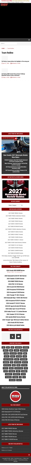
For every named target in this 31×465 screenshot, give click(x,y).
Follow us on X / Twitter (7, 447)
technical (8, 377)
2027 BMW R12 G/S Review (15, 245)
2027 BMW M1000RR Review (15, 253)
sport (5, 371)
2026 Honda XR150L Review (15, 322)
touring (15, 377)
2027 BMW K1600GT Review (15, 234)
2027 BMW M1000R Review (15, 248)
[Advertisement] (15, 22)
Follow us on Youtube (7, 450)
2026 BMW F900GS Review (15, 281)
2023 (8, 347)
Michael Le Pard (16, 63)
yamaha (19, 380)
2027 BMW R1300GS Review (15, 232)
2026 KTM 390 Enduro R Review (10, 420)
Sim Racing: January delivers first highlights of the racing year (15, 61)
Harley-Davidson (8, 359)
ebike (25, 353)
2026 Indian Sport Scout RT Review (15, 309)
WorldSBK (12, 380)
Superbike (24, 371)
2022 (3, 347)
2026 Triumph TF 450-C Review (15, 295)
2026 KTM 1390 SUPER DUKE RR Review (13, 417)
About (9, 2)
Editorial (17, 2)
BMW (11, 350)
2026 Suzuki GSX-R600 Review (15, 287)
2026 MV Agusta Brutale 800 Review (15, 306)
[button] (29, 40)
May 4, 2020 (6, 77)
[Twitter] (12, 336)
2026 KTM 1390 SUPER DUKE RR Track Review (14, 414)
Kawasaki (6, 362)
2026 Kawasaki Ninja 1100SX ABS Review (15, 298)
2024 (12, 347)
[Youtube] (18, 336)
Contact (21, 2)
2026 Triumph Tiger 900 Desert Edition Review (15, 320)
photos (5, 368)
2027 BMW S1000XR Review (15, 224)
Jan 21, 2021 (6, 63)
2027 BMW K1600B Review (16, 237)
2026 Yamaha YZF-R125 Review (15, 314)
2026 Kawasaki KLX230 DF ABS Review (15, 276)
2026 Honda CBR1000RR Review (15, 270)
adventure (18, 347)
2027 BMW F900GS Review (15, 218)
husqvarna (24, 359)
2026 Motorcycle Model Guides (15, 325)
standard (11, 371)
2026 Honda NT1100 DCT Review (15, 303)
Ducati (20, 353)
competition (24, 350)
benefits (6, 350)
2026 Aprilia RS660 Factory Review (15, 317)
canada (16, 350)
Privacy (12, 2)
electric (7, 356)
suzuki (23, 374)
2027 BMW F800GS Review (15, 213)
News (18, 365)
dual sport (13, 353)
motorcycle (7, 365)
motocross (18, 362)
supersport (16, 374)
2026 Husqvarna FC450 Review (15, 292)
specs (25, 368)
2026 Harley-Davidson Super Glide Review (13, 409)
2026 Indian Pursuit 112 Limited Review (15, 311)
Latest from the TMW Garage (15, 133)
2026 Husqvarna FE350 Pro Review (15, 300)
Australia (25, 347)
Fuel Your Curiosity (15, 266)
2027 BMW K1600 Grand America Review (15, 242)
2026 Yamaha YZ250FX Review (15, 278)
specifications (18, 368)
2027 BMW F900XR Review (15, 221)
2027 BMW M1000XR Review (15, 226)
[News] (5, 58)
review (11, 368)
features (19, 356)
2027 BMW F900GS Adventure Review (15, 216)
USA (24, 377)
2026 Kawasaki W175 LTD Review (11, 412)
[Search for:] (8, 43)
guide (24, 356)
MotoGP (25, 362)
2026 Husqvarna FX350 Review (15, 289)
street (18, 371)
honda (17, 359)
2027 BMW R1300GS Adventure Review (15, 229)
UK (20, 377)
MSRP (14, 365)
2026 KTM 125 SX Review (15, 284)
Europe (12, 356)
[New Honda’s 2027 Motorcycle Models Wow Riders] (15, 151)
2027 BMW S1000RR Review (15, 250)
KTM (11, 362)
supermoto (8, 374)
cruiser (6, 353)
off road (24, 365)
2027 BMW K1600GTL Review (15, 240)
